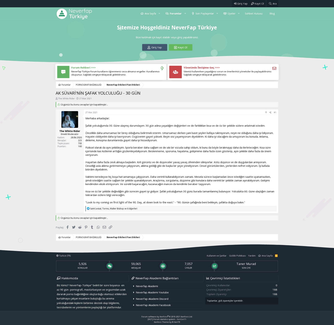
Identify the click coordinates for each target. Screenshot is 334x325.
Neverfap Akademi (147, 286)
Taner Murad (246, 264)
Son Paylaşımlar (205, 13)
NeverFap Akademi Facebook (153, 305)
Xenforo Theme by (167, 322)
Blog (272, 13)
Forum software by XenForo (167, 316)
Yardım (252, 255)
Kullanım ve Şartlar (216, 255)
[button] (159, 13)
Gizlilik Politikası (237, 255)
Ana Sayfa (150, 13)
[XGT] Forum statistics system (167, 319)
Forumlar (176, 13)
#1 (275, 112)
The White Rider (66, 98)
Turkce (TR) (65, 255)
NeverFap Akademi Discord (152, 298)
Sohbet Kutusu (254, 13)
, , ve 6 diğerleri (113, 208)
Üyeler (232, 13)
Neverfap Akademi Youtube (152, 292)
